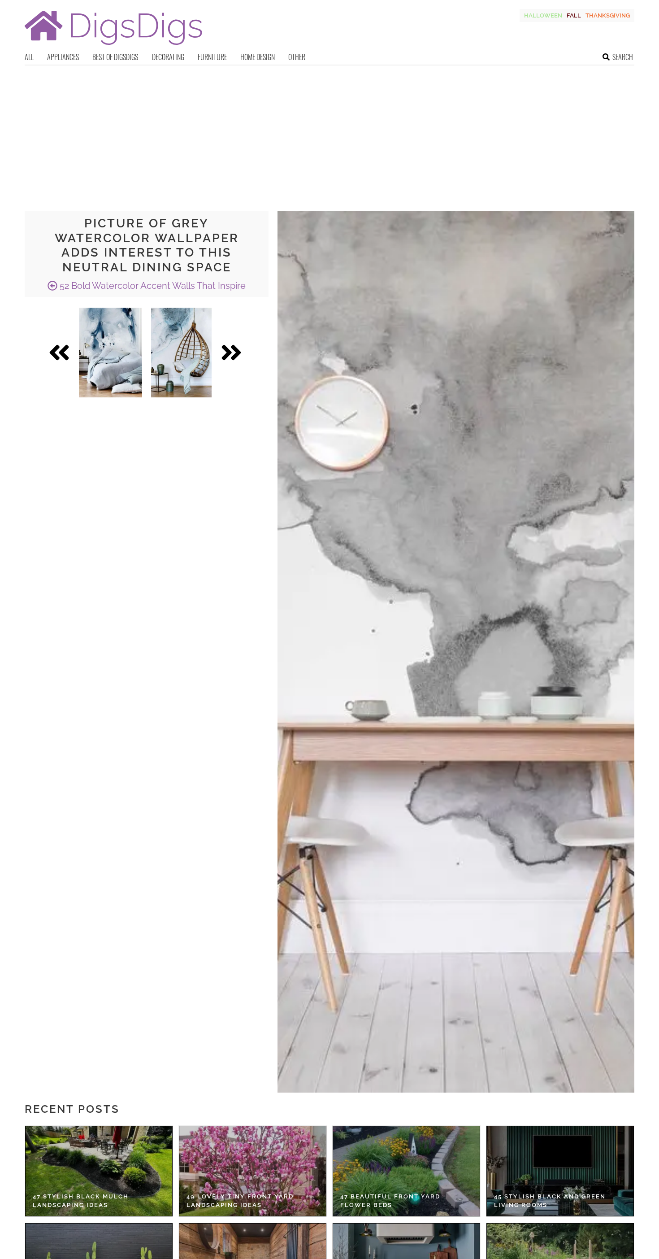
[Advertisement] (329, 133)
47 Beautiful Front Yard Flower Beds (390, 1201)
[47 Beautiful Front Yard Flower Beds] (406, 1171)
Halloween (543, 15)
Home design (257, 57)
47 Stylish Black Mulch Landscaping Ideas (81, 1201)
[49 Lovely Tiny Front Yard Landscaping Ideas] (252, 1171)
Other (296, 57)
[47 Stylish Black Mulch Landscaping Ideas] (99, 1171)
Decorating (168, 57)
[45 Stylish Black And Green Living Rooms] (560, 1171)
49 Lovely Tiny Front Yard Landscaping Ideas (240, 1201)
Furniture (212, 57)
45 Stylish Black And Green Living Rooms (550, 1201)
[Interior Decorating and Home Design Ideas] (113, 46)
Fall (574, 15)
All (29, 57)
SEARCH (622, 57)
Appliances (63, 57)
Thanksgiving (607, 15)
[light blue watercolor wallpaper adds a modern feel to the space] (181, 352)
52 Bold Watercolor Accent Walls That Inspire (151, 285)
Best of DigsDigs (115, 57)
